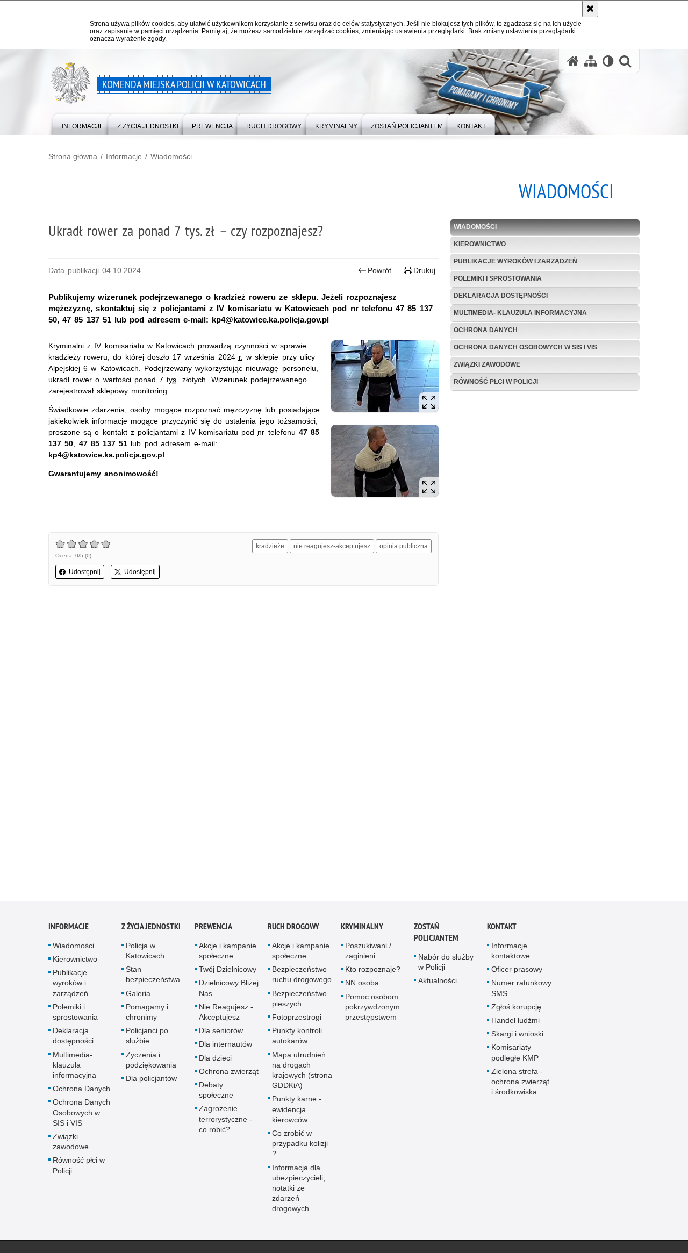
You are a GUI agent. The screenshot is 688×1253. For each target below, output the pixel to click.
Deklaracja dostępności (501, 295)
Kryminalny (362, 929)
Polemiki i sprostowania (498, 278)
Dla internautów (225, 1047)
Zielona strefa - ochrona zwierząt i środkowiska (520, 1084)
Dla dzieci (215, 1060)
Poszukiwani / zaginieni (368, 953)
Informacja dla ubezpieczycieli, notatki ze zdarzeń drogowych (298, 1191)
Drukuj (424, 270)
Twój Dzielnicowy (227, 972)
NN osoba (362, 986)
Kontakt (502, 929)
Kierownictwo (480, 244)
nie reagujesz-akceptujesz (331, 546)
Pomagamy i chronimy (147, 1015)
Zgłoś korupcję (516, 1010)
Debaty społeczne (216, 1093)
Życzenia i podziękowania (151, 1062)
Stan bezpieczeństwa (153, 977)
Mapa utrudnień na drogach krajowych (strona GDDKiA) (302, 1073)
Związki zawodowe (487, 364)
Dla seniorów (221, 1033)
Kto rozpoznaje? (372, 972)
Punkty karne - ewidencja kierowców (296, 1112)
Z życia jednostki (151, 929)
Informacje (124, 156)
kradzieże (270, 546)
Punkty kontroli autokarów (297, 1038)
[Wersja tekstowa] (608, 61)
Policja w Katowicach (145, 953)
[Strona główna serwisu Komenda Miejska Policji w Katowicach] (573, 61)
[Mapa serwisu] (590, 61)
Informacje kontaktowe (510, 953)
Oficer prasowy (516, 972)
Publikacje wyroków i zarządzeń (515, 261)
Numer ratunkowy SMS (521, 991)
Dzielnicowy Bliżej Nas (229, 991)
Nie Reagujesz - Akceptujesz (226, 1015)
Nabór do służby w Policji (446, 965)
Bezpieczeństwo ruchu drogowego (302, 977)
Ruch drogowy (293, 929)
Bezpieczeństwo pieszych (299, 1001)
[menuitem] (82, 123)
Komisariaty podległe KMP (515, 1055)
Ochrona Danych (486, 330)
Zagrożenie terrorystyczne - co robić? (225, 1121)
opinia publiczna (403, 546)
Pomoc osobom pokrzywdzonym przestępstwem (372, 1009)
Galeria (138, 996)
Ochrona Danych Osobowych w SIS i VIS (525, 347)
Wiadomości (171, 156)
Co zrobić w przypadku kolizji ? (300, 1146)
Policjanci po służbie (147, 1038)
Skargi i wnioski (517, 1037)
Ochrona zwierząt (229, 1074)
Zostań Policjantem (436, 935)
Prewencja (213, 929)
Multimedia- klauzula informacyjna (520, 313)
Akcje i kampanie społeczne (227, 953)
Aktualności (437, 983)
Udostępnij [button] (85, 572)
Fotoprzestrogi (296, 1020)
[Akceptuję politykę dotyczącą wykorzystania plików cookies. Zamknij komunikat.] (590, 8)
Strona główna (72, 156)
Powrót (379, 270)
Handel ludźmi (515, 1023)
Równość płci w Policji (496, 381)
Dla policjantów (151, 1081)
